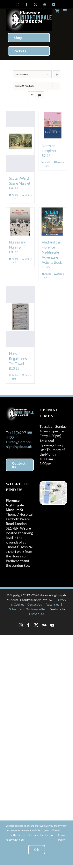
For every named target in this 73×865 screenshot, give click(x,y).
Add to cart (15, 196)
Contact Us (34, 604)
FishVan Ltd (36, 614)
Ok (36, 849)
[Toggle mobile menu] (65, 11)
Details (28, 194)
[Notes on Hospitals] (53, 125)
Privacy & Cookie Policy (62, 832)
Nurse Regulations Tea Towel (18, 358)
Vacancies (52, 604)
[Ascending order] (56, 74)
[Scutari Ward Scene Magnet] (20, 141)
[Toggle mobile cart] (57, 11)
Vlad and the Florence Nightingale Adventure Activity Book (52, 252)
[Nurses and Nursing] (20, 221)
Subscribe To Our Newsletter (27, 609)
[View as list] (40, 95)
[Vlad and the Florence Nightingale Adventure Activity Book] (53, 221)
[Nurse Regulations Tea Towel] (20, 316)
